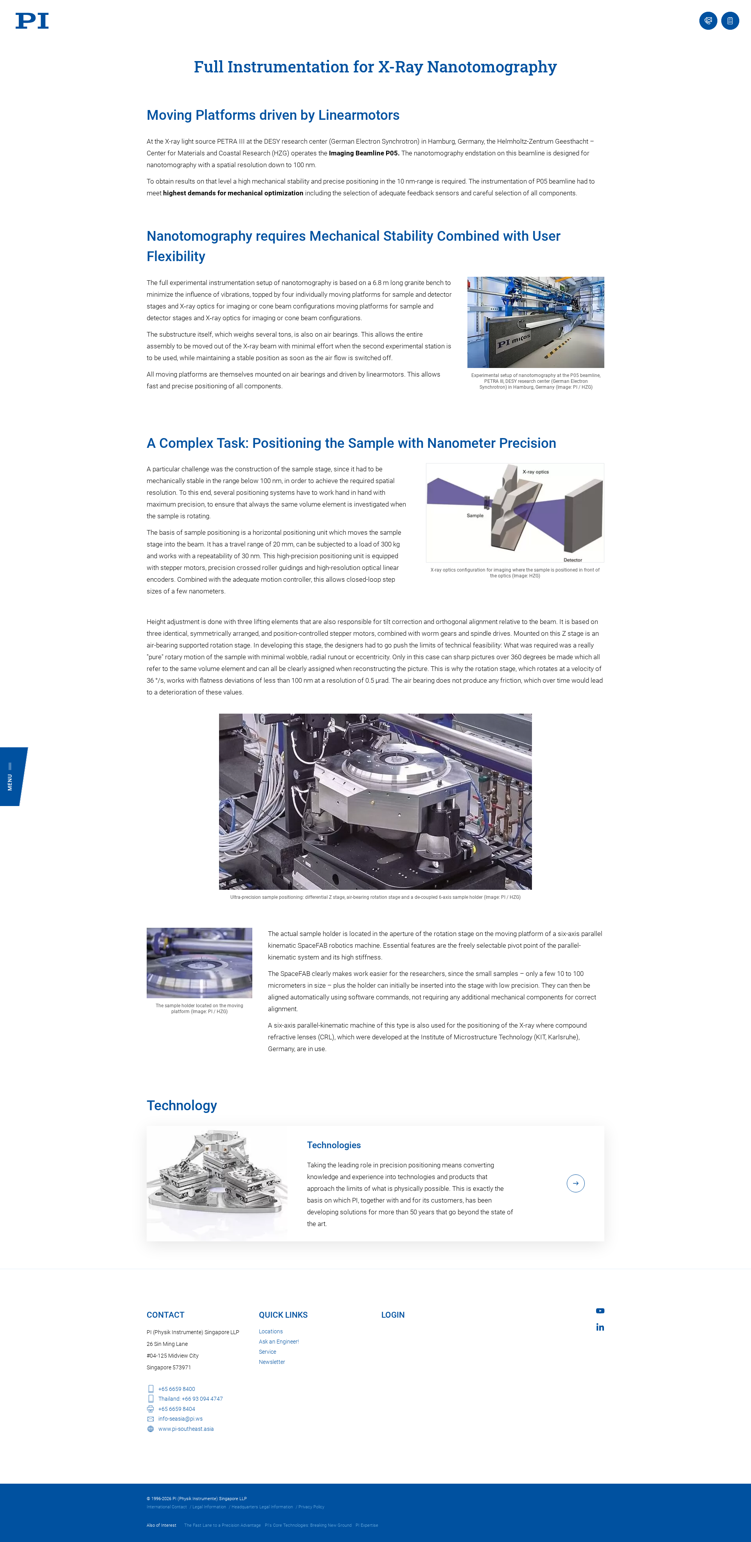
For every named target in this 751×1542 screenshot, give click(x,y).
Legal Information (209, 1507)
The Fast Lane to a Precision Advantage (222, 1525)
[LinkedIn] (600, 1327)
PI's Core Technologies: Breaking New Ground (308, 1525)
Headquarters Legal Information (262, 1507)
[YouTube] (600, 1310)
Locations (271, 1331)
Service (267, 1352)
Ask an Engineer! (279, 1341)
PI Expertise (367, 1525)
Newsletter (272, 1362)
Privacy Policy (311, 1507)
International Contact (167, 1507)
